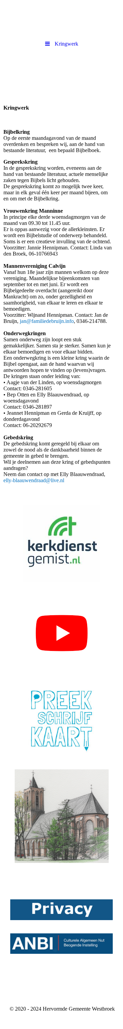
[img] (61, 74)
